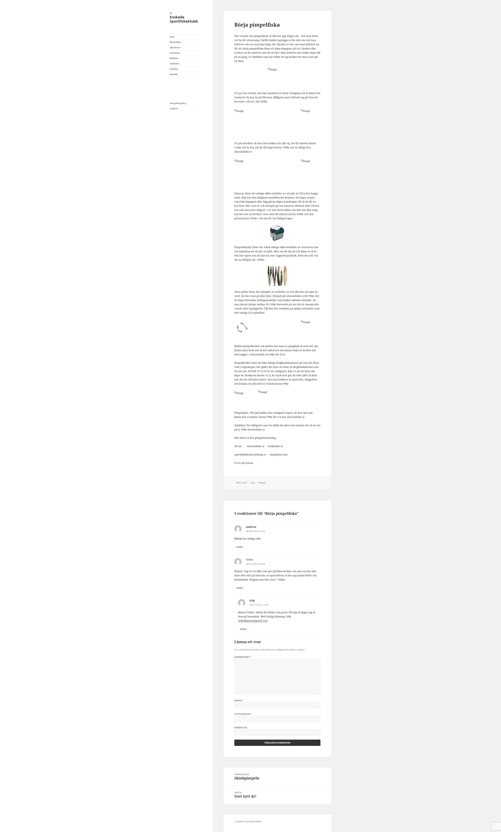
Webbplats (240, 727)
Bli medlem (175, 42)
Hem (172, 36)
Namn (238, 700)
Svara (239, 547)
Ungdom (174, 68)
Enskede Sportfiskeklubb (184, 19)
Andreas (251, 527)
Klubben (174, 58)
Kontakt (174, 74)
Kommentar (242, 657)
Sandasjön (175, 52)
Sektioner (174, 63)
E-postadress (243, 714)
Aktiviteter (175, 47)
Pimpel (261, 482)
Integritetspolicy (178, 103)
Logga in (174, 108)
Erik (253, 482)
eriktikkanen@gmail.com (253, 620)
